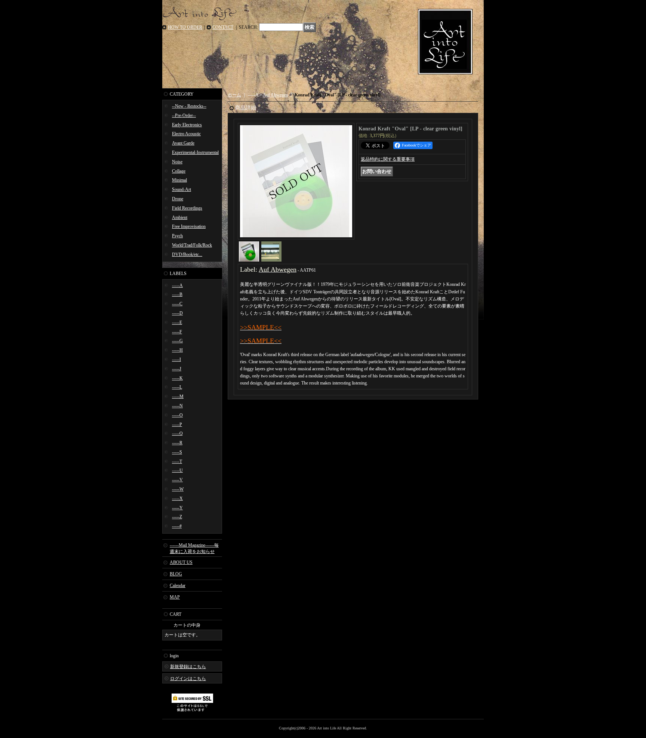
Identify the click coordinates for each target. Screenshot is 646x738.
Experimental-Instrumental (195, 152)
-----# (177, 526)
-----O (177, 415)
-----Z (177, 516)
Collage (178, 171)
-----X (177, 498)
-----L (177, 387)
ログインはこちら (188, 678)
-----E (177, 322)
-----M (178, 396)
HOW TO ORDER (185, 27)
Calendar (177, 585)
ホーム (234, 95)
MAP (175, 597)
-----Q (177, 433)
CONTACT (222, 27)
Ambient (179, 217)
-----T (177, 461)
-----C (177, 303)
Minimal (179, 180)
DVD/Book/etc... (187, 254)
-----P (177, 424)
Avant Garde (183, 143)
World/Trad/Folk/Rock (192, 245)
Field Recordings (187, 208)
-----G (177, 340)
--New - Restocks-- (189, 106)
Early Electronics (187, 124)
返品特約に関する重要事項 (388, 159)
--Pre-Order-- (184, 115)
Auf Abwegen (275, 95)
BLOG (176, 574)
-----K (177, 378)
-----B (177, 294)
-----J (176, 368)
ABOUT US (181, 562)
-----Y (177, 507)
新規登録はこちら (188, 666)
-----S (177, 452)
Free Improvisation (189, 226)
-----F (177, 331)
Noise (177, 161)
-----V (177, 479)
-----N (177, 405)
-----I (176, 359)
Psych (177, 235)
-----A (177, 285)
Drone (177, 198)
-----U (177, 470)
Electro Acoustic (186, 133)
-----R (177, 442)
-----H (177, 350)
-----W (178, 489)
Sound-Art (181, 189)
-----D (177, 313)
